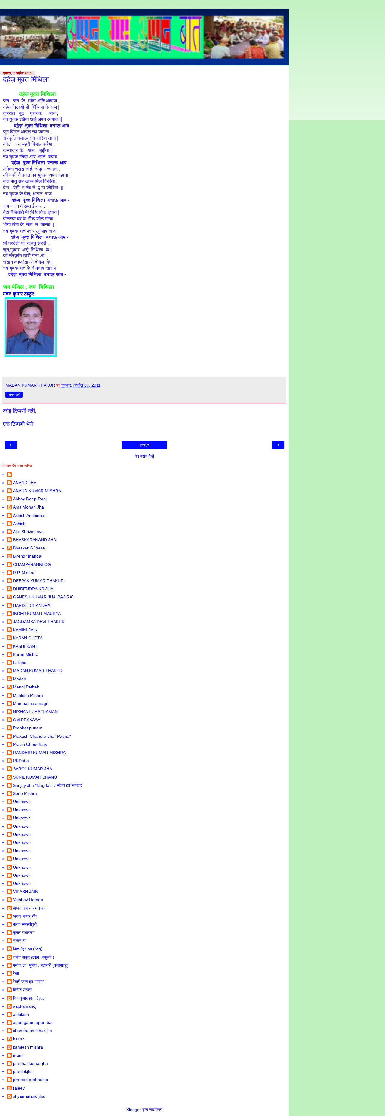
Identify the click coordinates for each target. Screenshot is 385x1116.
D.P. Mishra (24, 572)
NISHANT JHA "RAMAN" (36, 711)
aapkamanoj (24, 1006)
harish (19, 1039)
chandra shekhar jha (32, 1030)
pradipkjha (23, 1071)
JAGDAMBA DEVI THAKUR (39, 621)
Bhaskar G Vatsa (29, 548)
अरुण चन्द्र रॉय (25, 916)
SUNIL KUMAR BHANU (35, 777)
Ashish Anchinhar (29, 515)
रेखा (16, 973)
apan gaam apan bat (33, 1022)
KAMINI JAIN (25, 629)
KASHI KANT (25, 646)
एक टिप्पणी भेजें (18, 424)
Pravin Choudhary (30, 744)
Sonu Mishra (25, 793)
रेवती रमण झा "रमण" (28, 981)
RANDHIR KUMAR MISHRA (39, 752)
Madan (19, 678)
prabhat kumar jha (30, 1063)
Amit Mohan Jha (28, 507)
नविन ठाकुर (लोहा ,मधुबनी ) (33, 957)
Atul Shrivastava (28, 531)
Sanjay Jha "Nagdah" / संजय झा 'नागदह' (48, 785)
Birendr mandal (27, 556)
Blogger (133, 1109)
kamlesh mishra (28, 1047)
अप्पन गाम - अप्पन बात (30, 908)
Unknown (22, 801)
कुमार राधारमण (24, 932)
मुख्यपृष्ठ (144, 445)
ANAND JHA (24, 482)
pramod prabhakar (30, 1079)
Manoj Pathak (26, 687)
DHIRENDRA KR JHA (33, 588)
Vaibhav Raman (28, 899)
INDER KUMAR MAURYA (37, 613)
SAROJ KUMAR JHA (32, 768)
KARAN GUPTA (27, 637)
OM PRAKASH (27, 719)
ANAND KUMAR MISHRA (37, 490)
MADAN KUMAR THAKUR (38, 670)
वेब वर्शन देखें (144, 456)
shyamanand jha (29, 1096)
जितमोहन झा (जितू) (27, 948)
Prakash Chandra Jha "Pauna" (42, 736)
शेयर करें (14, 395)
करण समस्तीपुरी (25, 924)
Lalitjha (19, 662)
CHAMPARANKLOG (32, 564)
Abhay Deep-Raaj (30, 498)
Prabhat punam (27, 727)
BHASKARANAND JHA (34, 539)
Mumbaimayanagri (30, 703)
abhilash (21, 1014)
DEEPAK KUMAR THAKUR (38, 580)
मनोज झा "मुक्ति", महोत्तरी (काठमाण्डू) (41, 965)
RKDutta (21, 760)
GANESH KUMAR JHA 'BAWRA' (43, 597)
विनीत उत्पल (22, 989)
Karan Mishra (25, 654)
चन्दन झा (19, 940)
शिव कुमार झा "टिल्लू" (29, 998)
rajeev (19, 1088)
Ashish (19, 523)
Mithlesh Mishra (28, 695)
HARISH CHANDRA (31, 605)
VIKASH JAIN (25, 891)
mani (17, 1055)
